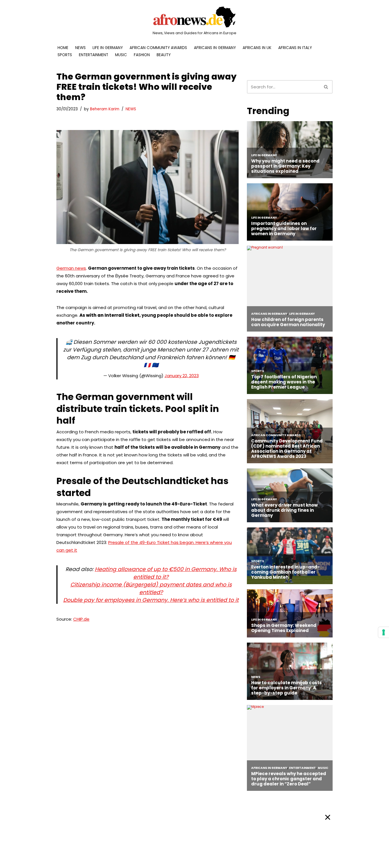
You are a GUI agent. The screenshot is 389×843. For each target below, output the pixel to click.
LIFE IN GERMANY (108, 47)
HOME (63, 47)
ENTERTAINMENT (93, 55)
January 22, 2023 (182, 376)
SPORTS (65, 55)
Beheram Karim (104, 109)
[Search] (326, 87)
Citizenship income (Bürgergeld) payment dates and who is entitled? (151, 588)
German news (71, 268)
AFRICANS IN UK (257, 47)
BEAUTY (164, 55)
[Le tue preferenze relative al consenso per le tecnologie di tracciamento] (383, 632)
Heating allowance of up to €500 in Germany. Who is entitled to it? (166, 573)
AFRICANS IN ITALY (295, 47)
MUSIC (121, 55)
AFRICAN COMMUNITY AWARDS (158, 47)
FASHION (142, 55)
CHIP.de (81, 619)
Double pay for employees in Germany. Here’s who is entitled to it (151, 600)
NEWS (80, 47)
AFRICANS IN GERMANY (215, 47)
